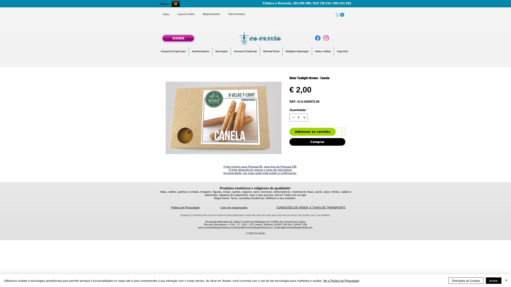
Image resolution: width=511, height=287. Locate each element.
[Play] (176, 4)
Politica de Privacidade (185, 207)
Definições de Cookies (466, 281)
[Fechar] (506, 280)
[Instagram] (326, 38)
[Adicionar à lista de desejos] (341, 132)
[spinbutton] (298, 117)
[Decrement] (292, 117)
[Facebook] (317, 38)
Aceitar (493, 281)
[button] (173, 51)
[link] (340, 15)
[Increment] (304, 117)
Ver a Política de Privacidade (341, 281)
